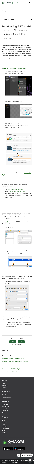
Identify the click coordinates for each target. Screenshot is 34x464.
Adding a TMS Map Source (9, 366)
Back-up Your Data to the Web (15, 189)
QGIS (6, 222)
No (21, 341)
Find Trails (5, 385)
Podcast (4, 422)
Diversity (4, 426)
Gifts (3, 413)
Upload (4, 387)
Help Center (17, 2)
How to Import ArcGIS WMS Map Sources (13, 369)
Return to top (5, 350)
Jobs (3, 424)
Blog (3, 420)
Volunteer (5, 410)
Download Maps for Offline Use (10, 372)
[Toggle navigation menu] (29, 3)
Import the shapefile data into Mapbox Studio (14, 68)
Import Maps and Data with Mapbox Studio (13, 358)
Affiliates (4, 433)
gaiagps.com (11, 186)
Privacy (12, 462)
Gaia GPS (4, 8)
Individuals (5, 404)
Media (4, 431)
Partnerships (5, 428)
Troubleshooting (11, 8)
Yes (13, 341)
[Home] (7, 3)
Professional (5, 406)
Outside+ (4, 408)
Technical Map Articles (22, 8)
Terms (16, 462)
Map (3, 383)
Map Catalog (5, 395)
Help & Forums (6, 397)
